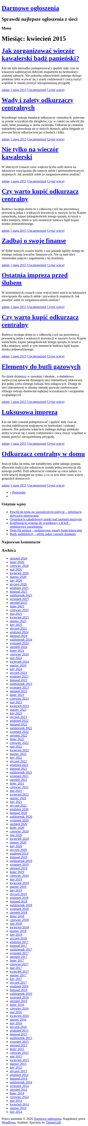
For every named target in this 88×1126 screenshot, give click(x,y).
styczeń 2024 (18, 672)
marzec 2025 (18, 621)
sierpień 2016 (18, 1001)
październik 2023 (21, 684)
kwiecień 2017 (19, 971)
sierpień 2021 (18, 779)
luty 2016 (16, 1023)
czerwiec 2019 (19, 875)
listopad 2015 (18, 1034)
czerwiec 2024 (19, 654)
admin (6, 90)
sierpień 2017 (18, 957)
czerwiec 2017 (19, 964)
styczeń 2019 (18, 894)
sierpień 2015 (18, 1045)
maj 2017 (16, 968)
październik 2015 (21, 1038)
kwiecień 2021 (19, 794)
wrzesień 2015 (19, 1041)
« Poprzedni (17, 492)
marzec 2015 (18, 1064)
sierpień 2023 (18, 691)
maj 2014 (16, 1100)
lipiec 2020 (17, 827)
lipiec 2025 (17, 606)
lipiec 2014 (17, 1093)
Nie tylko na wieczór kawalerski (30, 153)
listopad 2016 (18, 990)
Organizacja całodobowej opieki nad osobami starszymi (46, 519)
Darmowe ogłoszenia (30, 8)
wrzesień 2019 (19, 864)
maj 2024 (16, 658)
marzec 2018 (18, 931)
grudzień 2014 (19, 1075)
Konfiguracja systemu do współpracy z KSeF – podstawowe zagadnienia (40, 524)
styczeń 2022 (18, 761)
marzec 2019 (18, 886)
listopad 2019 (18, 857)
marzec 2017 (18, 975)
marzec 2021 (18, 798)
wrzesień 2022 (19, 732)
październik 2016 (21, 993)
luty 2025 (16, 625)
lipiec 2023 (17, 695)
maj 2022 (16, 746)
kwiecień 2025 (19, 617)
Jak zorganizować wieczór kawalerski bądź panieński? (40, 54)
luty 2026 (16, 580)
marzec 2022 (18, 754)
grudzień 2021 (19, 765)
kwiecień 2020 (19, 839)
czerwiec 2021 (19, 787)
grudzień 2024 (19, 632)
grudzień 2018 (19, 898)
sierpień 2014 (18, 1089)
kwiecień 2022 (19, 750)
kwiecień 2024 (19, 661)
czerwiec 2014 (19, 1097)
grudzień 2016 (19, 986)
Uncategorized (36, 90)
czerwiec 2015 (19, 1052)
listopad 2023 (18, 680)
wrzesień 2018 (19, 909)
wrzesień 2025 (19, 599)
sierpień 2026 (18, 558)
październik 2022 (21, 728)
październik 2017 (21, 949)
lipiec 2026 (17, 562)
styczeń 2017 (18, 982)
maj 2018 (16, 923)
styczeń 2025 (18, 628)
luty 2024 (16, 669)
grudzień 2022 (19, 720)
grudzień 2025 (19, 588)
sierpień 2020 (18, 824)
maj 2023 (16, 702)
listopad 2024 (18, 636)
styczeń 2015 (18, 1071)
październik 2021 (21, 772)
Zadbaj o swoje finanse (34, 240)
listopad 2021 (18, 768)
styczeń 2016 (18, 1027)
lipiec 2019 (17, 872)
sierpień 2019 (18, 868)
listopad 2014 (18, 1078)
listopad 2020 (18, 813)
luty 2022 (16, 757)
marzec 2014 (18, 1108)
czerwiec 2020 (19, 831)
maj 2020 (16, 835)
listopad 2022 (18, 724)
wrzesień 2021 (19, 776)
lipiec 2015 (17, 1049)
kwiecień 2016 (19, 1016)
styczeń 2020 (18, 850)
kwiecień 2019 (19, 883)
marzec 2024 (18, 665)
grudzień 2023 (19, 676)
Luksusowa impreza (30, 412)
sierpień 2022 (18, 735)
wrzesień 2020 (19, 820)
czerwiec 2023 (19, 698)
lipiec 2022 (17, 739)
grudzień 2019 (19, 853)
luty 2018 (16, 934)
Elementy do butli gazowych (41, 366)
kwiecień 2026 (19, 573)
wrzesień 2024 (19, 643)
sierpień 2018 (18, 912)
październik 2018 (21, 905)
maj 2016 (16, 1012)
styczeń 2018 (18, 938)
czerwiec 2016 (19, 1008)
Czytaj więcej (55, 90)
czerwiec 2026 (19, 566)
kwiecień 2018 (19, 927)
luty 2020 (16, 846)
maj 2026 (16, 569)
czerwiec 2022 (19, 743)
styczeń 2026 (18, 584)
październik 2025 (21, 595)
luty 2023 (16, 713)
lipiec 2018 (17, 916)
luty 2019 (16, 890)
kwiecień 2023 (19, 706)
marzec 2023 (18, 709)
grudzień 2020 (19, 809)
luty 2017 (16, 979)
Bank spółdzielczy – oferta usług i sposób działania (43, 534)
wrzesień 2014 (19, 1086)
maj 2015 (16, 1056)
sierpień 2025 (18, 602)
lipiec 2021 (17, 783)
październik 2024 (21, 639)
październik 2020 (21, 816)
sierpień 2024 (18, 647)
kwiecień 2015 (19, 1060)
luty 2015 (16, 1067)
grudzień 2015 (19, 1030)
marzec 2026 (18, 577)
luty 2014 (16, 1111)
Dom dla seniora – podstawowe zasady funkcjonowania (46, 530)
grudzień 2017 (19, 942)
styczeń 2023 (18, 717)
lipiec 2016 (17, 1005)
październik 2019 (21, 861)
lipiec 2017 (17, 960)
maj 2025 (16, 613)
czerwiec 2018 (19, 920)
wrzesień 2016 (19, 997)
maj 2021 (16, 791)
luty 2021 (16, 802)
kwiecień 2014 (19, 1104)
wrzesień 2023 (19, 687)
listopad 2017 (18, 945)
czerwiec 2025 (19, 610)
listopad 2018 (18, 901)
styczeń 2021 (18, 805)
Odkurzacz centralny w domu (43, 453)
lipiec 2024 (17, 650)
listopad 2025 (18, 591)
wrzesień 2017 (19, 953)
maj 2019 (16, 879)
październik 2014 (21, 1082)
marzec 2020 (18, 842)
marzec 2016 (18, 1019)
